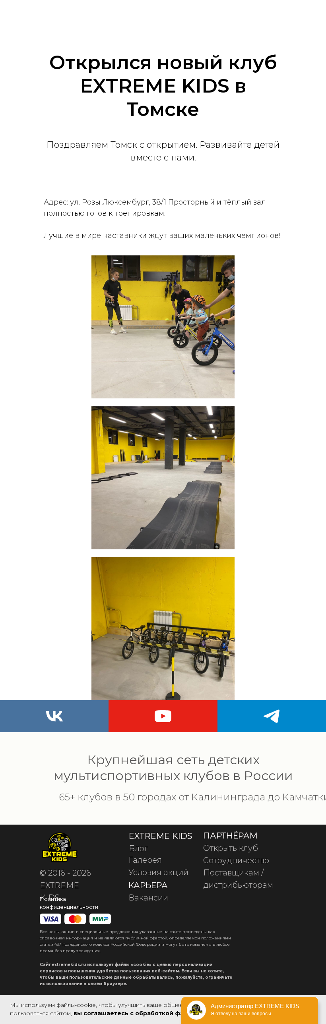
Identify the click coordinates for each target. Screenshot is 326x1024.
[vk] (54, 716)
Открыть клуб (230, 848)
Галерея (145, 860)
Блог (138, 848)
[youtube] (163, 716)
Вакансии (148, 897)
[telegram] (271, 716)
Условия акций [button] (158, 872)
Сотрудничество (236, 860)
